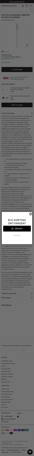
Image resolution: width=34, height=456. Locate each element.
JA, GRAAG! (17, 228)
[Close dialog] (30, 214)
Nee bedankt (17, 235)
